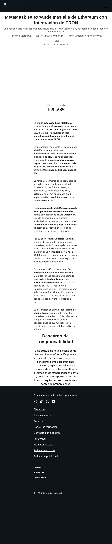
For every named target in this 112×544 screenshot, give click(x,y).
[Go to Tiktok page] (41, 401)
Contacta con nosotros (47, 432)
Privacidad (40, 438)
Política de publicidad (46, 456)
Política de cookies (44, 450)
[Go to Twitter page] (47, 401)
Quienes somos (42, 415)
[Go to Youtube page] (53, 401)
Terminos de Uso (43, 444)
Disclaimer (39, 409)
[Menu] (106, 6)
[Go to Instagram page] (35, 401)
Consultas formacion (46, 426)
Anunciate (39, 421)
